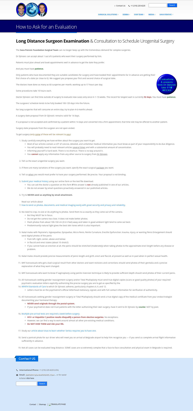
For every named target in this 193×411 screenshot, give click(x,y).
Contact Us (120, 6)
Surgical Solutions (108, 14)
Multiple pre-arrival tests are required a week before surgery (50, 313)
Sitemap (42, 404)
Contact (33, 404)
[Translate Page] (57, 404)
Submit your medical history (35, 181)
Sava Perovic (166, 14)
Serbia (126, 14)
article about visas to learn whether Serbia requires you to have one (63, 330)
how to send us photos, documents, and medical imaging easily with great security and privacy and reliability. (74, 205)
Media (151, 14)
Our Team (138, 14)
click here (30, 378)
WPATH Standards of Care (34, 286)
